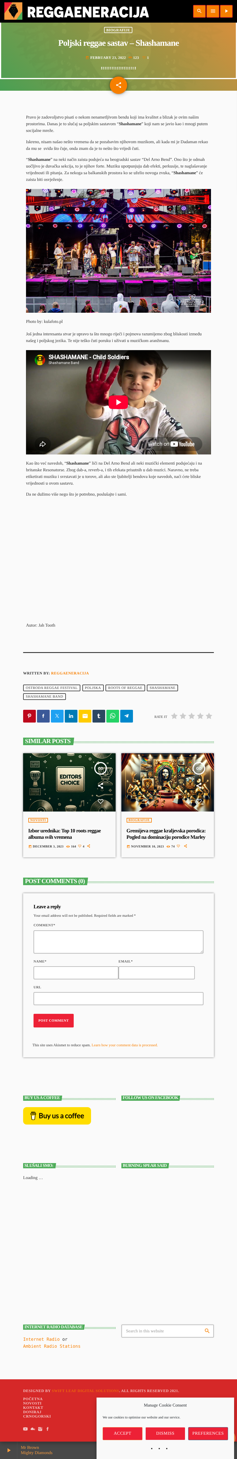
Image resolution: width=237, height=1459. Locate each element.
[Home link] (76, 11)
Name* (40, 961)
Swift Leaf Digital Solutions (85, 1391)
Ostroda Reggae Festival (52, 688)
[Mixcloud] (33, 1429)
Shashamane (162, 688)
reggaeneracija (70, 673)
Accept (122, 1433)
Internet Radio (42, 1339)
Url (37, 987)
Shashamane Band (44, 697)
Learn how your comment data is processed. (125, 1045)
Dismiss (165, 1433)
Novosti (38, 820)
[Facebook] (47, 1429)
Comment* (44, 925)
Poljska (93, 688)
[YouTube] (25, 1429)
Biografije (118, 30)
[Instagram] (40, 1429)
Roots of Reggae (125, 688)
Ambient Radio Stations (52, 1346)
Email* (125, 961)
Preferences (208, 1433)
